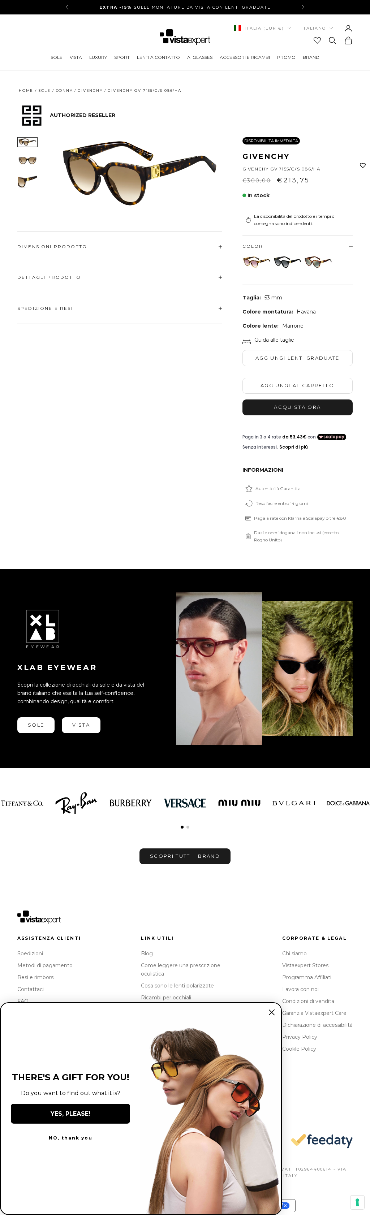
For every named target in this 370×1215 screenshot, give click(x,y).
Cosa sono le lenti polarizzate (177, 985)
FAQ (23, 1001)
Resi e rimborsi (36, 977)
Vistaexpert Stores (305, 965)
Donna (64, 90)
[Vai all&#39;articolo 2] (27, 160)
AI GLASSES (199, 57)
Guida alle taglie (274, 340)
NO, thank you (70, 1138)
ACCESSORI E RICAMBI (245, 57)
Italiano (313, 28)
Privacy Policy (299, 1037)
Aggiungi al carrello (298, 385)
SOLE (57, 57)
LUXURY (98, 57)
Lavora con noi (300, 989)
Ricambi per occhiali (166, 997)
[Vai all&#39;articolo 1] (27, 142)
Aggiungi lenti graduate (297, 358)
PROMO (286, 57)
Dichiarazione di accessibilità (317, 1025)
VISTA (76, 57)
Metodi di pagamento (45, 965)
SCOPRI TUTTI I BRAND (185, 856)
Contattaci (30, 989)
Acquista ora (297, 407)
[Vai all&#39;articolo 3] (27, 182)
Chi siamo (294, 953)
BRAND (311, 57)
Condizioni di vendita (308, 1001)
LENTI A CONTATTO (158, 57)
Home (26, 90)
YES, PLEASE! (70, 1113)
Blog (147, 953)
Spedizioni (30, 953)
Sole (44, 90)
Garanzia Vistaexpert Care (314, 1013)
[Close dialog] (271, 1012)
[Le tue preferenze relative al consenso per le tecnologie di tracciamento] (357, 1202)
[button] (182, 827)
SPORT (122, 57)
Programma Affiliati (306, 977)
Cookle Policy (299, 1049)
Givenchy (90, 90)
